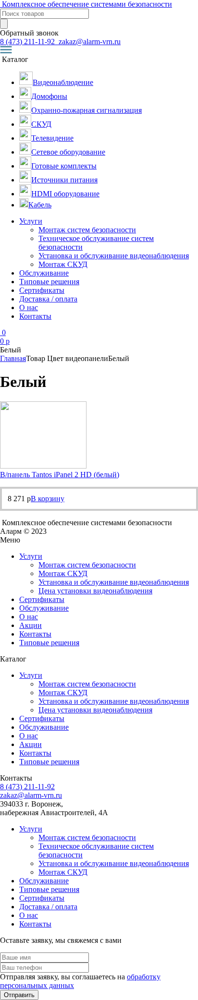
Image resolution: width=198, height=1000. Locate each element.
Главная (13, 358)
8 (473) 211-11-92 (28, 41)
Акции (30, 625)
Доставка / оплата (48, 299)
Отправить (19, 995)
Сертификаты (41, 290)
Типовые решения (49, 281)
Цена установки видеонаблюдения (95, 591)
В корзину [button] (47, 498)
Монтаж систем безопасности (87, 230)
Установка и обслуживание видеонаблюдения (113, 256)
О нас (28, 307)
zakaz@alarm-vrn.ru (89, 41)
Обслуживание (44, 273)
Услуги (30, 221)
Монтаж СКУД (62, 264)
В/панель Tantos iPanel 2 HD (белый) (59, 474)
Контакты (35, 316)
